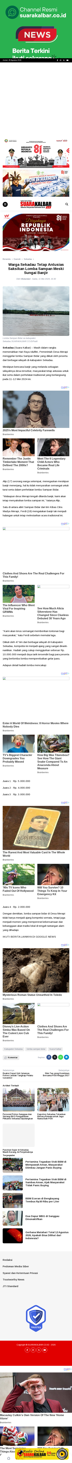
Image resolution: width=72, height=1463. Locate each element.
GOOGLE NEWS (46, 936)
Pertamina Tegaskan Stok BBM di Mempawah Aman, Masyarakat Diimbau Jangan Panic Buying (45, 1164)
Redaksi (7, 1259)
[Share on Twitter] (54, 1057)
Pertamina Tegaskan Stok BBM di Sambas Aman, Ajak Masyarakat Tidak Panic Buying (45, 1182)
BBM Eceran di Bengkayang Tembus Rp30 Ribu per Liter (42, 1200)
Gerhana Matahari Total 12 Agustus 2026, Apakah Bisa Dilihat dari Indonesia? (46, 1235)
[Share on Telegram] (66, 1057)
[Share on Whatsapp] (60, 1057)
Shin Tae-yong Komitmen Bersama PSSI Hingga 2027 (56, 1074)
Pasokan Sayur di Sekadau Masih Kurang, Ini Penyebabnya (18, 1151)
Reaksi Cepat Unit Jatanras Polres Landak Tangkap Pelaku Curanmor (18, 1075)
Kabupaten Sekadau (13, 1049)
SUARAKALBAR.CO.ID (38, 1345)
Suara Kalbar (55, 1049)
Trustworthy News (13, 1279)
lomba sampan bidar (36, 1049)
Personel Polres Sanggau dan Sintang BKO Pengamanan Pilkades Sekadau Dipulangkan (18, 1116)
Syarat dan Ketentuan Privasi (20, 1273)
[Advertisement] (36, 100)
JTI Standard (10, 1286)
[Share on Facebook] (48, 1057)
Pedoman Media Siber (16, 1266)
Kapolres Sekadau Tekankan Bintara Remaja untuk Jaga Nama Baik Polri (51, 1116)
